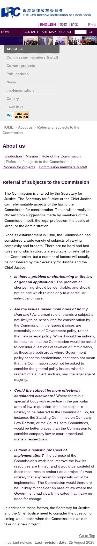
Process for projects (19, 167)
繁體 (63, 24)
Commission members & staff (32, 57)
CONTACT (31, 32)
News (11, 82)
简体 (74, 24)
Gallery (12, 99)
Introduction (12, 156)
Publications (17, 74)
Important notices (17, 542)
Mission (32, 156)
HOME (5, 32)
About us (14, 49)
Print (92, 24)
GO (91, 32)
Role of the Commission (61, 156)
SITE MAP (49, 32)
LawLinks (15, 107)
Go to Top (87, 536)
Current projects (20, 66)
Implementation (20, 90)
